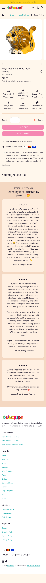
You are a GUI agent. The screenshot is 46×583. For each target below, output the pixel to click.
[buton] (6, 554)
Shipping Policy (7, 532)
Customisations (7, 513)
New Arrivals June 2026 (10, 441)
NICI (3, 495)
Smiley (4, 479)
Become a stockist (8, 509)
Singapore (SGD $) (21, 554)
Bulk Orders (6, 517)
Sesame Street (7, 483)
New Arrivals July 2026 (10, 437)
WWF (4, 463)
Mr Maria (5, 467)
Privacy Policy (7, 540)
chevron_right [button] (41, 63)
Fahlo (4, 475)
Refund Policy (7, 536)
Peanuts (5, 459)
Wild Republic (7, 471)
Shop (12, 15)
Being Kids (10, 566)
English (6, 554)
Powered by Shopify (33, 566)
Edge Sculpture (7, 491)
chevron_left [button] (2, 63)
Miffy (4, 455)
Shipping (13, 81)
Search (4, 528)
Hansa (4, 487)
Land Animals (24, 15)
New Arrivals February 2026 (12, 445)
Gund (4, 498)
